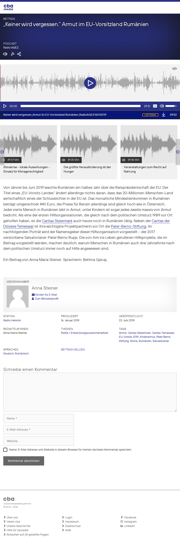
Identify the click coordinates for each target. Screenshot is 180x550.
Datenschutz (73, 526)
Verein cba (13, 521)
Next (178, 152)
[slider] (80, 106)
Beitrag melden (73, 350)
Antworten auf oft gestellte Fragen (27, 534)
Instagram (130, 521)
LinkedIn (129, 526)
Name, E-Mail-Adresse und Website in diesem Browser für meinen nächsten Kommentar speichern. (70, 449)
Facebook (129, 517)
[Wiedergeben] (4, 106)
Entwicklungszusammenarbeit (89, 333)
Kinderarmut (147, 337)
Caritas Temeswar (163, 333)
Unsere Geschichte (18, 526)
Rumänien (145, 341)
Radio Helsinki (12, 320)
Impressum (72, 521)
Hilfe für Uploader (17, 530)
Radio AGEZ (10, 47)
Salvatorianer (161, 341)
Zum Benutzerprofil (46, 298)
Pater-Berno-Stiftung (128, 226)
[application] (90, 106)
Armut (122, 333)
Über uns (12, 517)
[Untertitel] (155, 106)
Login (68, 517)
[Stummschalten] (162, 106)
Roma (133, 341)
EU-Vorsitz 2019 (129, 337)
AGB (68, 530)
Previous (2, 152)
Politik (64, 333)
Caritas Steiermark (57, 221)
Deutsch (8, 353)
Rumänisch (22, 353)
